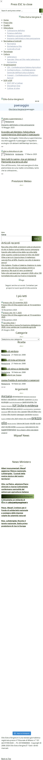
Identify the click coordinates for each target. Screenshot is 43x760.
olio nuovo (11, 414)
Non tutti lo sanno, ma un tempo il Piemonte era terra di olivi (18, 160)
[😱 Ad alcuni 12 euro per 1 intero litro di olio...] (21, 598)
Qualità (7, 25)
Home (6, 20)
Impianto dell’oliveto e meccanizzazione (23, 38)
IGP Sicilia (18, 405)
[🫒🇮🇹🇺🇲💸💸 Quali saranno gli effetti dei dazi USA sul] (21, 706)
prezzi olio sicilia (25, 419)
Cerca (3, 234)
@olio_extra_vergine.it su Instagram (18, 496)
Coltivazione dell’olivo (16, 30)
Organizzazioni (10, 64)
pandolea (28, 414)
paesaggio (20, 414)
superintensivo (8, 429)
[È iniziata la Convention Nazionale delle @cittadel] (21, 578)
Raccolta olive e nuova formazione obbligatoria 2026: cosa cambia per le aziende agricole (21, 326)
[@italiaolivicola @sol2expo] (21, 728)
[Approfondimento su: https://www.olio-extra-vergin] (21, 646)
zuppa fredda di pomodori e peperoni (20, 380)
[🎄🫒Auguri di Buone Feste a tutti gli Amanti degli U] (21, 591)
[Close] (1, 1)
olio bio (14, 412)
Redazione (9, 121)
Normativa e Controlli (12, 41)
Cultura (7, 54)
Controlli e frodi (13, 49)
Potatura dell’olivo (14, 33)
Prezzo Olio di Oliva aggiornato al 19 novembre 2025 (21, 316)
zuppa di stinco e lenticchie (15, 368)
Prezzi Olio (8, 22)
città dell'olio (12, 399)
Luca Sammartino (28, 409)
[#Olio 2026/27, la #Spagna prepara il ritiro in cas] (21, 513)
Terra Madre (21, 430)
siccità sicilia (10, 426)
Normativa (11, 43)
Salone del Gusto (23, 423)
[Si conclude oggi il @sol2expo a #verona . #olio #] (21, 722)
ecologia (5, 402)
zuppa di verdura (9, 351)
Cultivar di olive (13, 88)
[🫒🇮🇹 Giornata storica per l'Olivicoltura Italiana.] (21, 540)
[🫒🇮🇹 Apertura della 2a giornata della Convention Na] (21, 561)
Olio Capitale (22, 412)
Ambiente (19, 154)
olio (9, 411)
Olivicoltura (8, 28)
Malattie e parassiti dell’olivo (19, 36)
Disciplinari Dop (13, 86)
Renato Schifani (11, 423)
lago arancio (18, 409)
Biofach (4, 399)
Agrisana (6, 396)
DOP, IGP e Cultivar (15, 83)
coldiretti (20, 399)
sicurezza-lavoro (20, 427)
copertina (28, 399)
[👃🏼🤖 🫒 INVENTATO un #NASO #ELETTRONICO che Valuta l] (21, 689)
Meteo (3, 232)
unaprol (4, 433)
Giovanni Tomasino (6, 406)
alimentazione (17, 396)
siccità (32, 423)
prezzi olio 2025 (12, 419)
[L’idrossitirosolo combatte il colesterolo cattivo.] (21, 672)
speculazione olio (31, 427)
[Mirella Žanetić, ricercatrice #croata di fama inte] (21, 616)
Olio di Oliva (32, 411)
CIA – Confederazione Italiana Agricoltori (24, 67)
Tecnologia (8, 51)
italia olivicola (7, 409)
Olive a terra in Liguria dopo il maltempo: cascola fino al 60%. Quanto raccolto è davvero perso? (20, 260)
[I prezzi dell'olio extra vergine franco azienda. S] (21, 523)
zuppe (4, 351)
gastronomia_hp (29, 402)
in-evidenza (31, 405)
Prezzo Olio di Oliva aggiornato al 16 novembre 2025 (21, 306)
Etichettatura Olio (14, 46)
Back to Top (6, 758)
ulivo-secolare (32, 430)
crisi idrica (35, 399)
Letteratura (12, 57)
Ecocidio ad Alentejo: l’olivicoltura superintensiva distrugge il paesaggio (20, 133)
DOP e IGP (8, 80)
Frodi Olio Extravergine (15, 402)
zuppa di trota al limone (13, 359)
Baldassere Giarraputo (29, 396)
